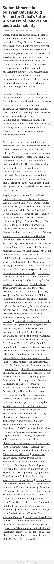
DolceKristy (44, 273)
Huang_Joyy (32, 472)
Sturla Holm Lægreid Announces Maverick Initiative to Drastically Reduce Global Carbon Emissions (26, 495)
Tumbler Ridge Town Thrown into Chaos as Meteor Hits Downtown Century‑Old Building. (24, 288)
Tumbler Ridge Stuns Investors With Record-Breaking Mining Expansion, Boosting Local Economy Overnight (26, 332)
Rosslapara (20, 465)
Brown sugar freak (40, 524)
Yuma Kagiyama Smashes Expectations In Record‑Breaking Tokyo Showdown (23, 424)
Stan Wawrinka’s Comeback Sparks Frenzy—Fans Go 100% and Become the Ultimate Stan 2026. (27, 243)
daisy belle (10, 339)
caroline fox (30, 531)
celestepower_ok (11, 328)
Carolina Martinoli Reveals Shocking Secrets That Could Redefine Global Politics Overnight (27, 251)
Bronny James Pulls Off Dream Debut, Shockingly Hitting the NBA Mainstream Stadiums (23, 461)
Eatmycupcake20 (23, 402)
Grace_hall (31, 247)
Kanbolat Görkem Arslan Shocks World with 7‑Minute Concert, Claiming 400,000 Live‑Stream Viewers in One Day (27, 232)
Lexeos (42, 391)
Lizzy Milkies (19, 361)
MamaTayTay (11, 369)
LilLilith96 (18, 265)
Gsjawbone (25, 346)
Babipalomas (9, 409)
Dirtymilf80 (9, 239)
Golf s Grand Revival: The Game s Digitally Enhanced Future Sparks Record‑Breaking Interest (27, 521)
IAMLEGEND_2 (10, 258)
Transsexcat (9, 420)
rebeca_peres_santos (34, 435)
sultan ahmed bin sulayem (13, 30)
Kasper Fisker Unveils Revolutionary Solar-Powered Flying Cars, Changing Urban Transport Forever (25, 413)
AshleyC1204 (23, 509)
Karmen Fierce (43, 480)
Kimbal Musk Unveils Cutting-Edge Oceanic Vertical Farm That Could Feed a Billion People (27, 343)
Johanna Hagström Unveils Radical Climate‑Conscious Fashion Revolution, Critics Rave (26, 443)
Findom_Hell (21, 284)
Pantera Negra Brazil (39, 302)
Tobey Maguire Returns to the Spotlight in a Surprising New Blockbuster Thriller (26, 469)
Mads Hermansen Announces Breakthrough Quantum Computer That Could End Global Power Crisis (27, 373)
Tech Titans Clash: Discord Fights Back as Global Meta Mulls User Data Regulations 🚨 (27, 535)
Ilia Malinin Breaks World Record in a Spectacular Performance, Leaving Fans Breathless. (25, 313)
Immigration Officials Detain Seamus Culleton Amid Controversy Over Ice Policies (26, 358)
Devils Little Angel (12, 213)
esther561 (7, 321)
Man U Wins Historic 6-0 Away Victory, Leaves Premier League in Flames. (26, 432)
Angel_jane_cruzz (12, 195)
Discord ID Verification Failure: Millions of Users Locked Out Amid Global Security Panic (25, 199)
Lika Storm (27, 309)
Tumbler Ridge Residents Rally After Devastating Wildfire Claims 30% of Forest (26, 476)
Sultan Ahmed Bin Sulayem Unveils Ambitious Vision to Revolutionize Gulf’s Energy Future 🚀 (26, 206)
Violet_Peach (33, 202)
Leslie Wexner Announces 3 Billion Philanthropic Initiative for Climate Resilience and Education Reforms (26, 299)
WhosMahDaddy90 (12, 517)
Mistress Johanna (19, 446)
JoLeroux (9, 491)
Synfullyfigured (37, 376)
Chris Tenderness (26, 428)
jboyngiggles (35, 383)
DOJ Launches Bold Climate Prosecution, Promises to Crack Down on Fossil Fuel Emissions (24, 398)
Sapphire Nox (38, 498)
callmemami (9, 221)
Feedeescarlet (10, 228)
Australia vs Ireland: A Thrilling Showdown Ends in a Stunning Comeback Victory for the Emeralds (26, 280)
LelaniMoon (9, 354)
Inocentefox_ (38, 454)
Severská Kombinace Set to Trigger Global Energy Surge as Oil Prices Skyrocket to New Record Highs (27, 269)
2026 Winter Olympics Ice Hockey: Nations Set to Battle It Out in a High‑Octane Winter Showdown (27, 506)
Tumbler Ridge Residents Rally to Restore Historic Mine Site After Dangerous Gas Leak (26, 450)
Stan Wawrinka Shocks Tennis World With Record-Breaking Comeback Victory (27, 262)
